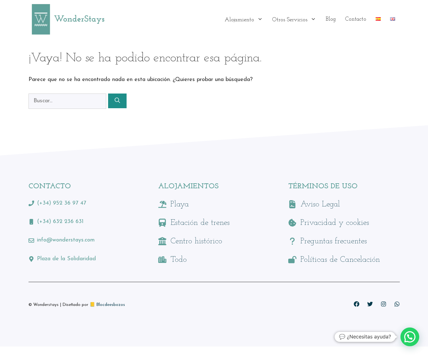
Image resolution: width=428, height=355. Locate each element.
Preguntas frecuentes (333, 241)
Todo (178, 260)
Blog (331, 19)
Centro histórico (196, 241)
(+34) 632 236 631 (60, 222)
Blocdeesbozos (110, 304)
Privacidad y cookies (334, 223)
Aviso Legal (320, 204)
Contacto (355, 19)
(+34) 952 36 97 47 (61, 203)
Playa (179, 204)
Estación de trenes (200, 223)
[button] (409, 336)
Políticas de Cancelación (340, 260)
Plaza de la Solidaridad (66, 259)
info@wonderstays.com (66, 240)
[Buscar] (117, 101)
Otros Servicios (289, 20)
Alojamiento (239, 20)
